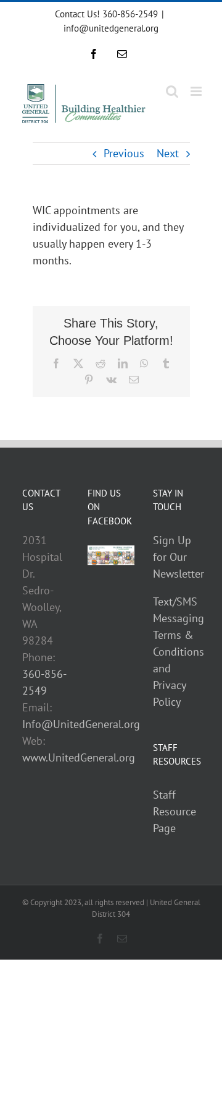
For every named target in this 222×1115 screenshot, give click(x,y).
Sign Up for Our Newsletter (178, 557)
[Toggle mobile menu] (197, 91)
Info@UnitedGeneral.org (81, 724)
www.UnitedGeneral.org (78, 757)
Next (168, 153)
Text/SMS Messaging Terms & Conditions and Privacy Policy (178, 651)
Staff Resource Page (174, 811)
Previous (124, 153)
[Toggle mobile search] (172, 91)
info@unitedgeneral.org (111, 28)
